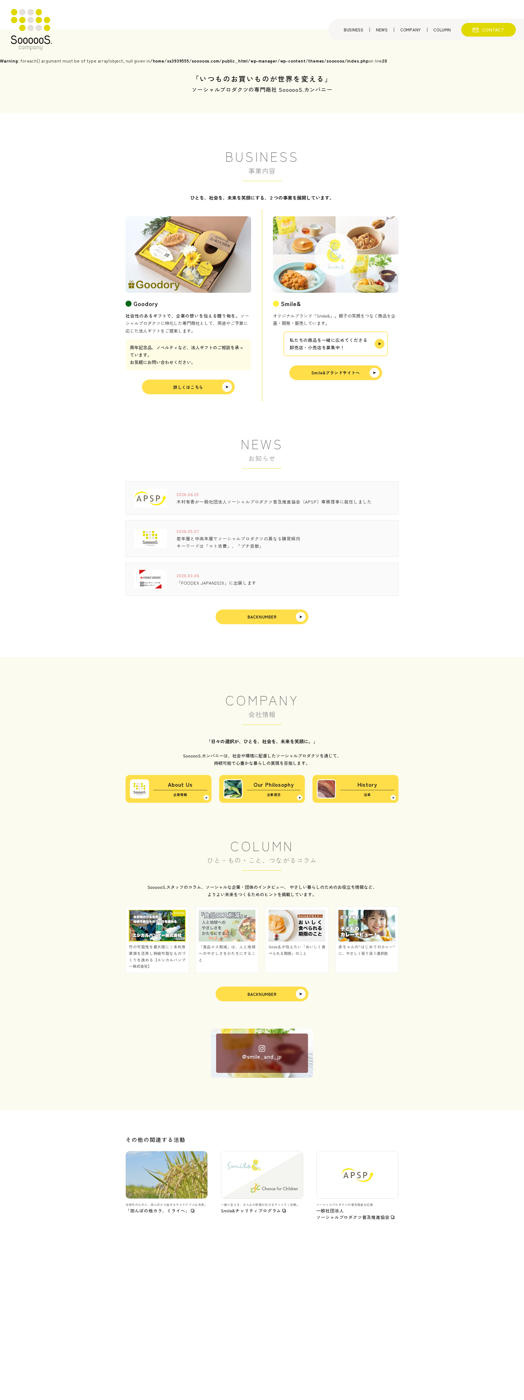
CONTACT (493, 29)
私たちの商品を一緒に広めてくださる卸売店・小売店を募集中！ (329, 344)
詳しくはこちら (188, 387)
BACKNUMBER (262, 617)
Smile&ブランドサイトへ (335, 372)
